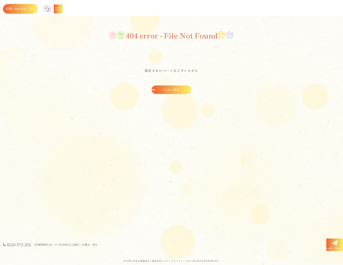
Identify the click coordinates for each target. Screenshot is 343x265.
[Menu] (58, 8)
